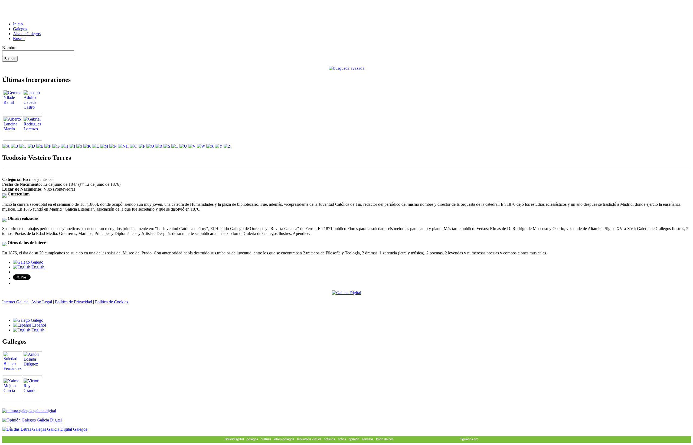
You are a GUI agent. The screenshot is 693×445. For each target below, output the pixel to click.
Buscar (19, 38)
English (37, 267)
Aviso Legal (41, 302)
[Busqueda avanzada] (346, 68)
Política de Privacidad (73, 302)
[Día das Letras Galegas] (44, 429)
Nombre (9, 47)
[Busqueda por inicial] (6, 146)
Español (38, 325)
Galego (36, 262)
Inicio (18, 24)
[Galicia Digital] (346, 292)
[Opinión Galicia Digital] (32, 420)
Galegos (20, 28)
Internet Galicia (15, 302)
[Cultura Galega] (29, 411)
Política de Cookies (111, 302)
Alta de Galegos (27, 33)
